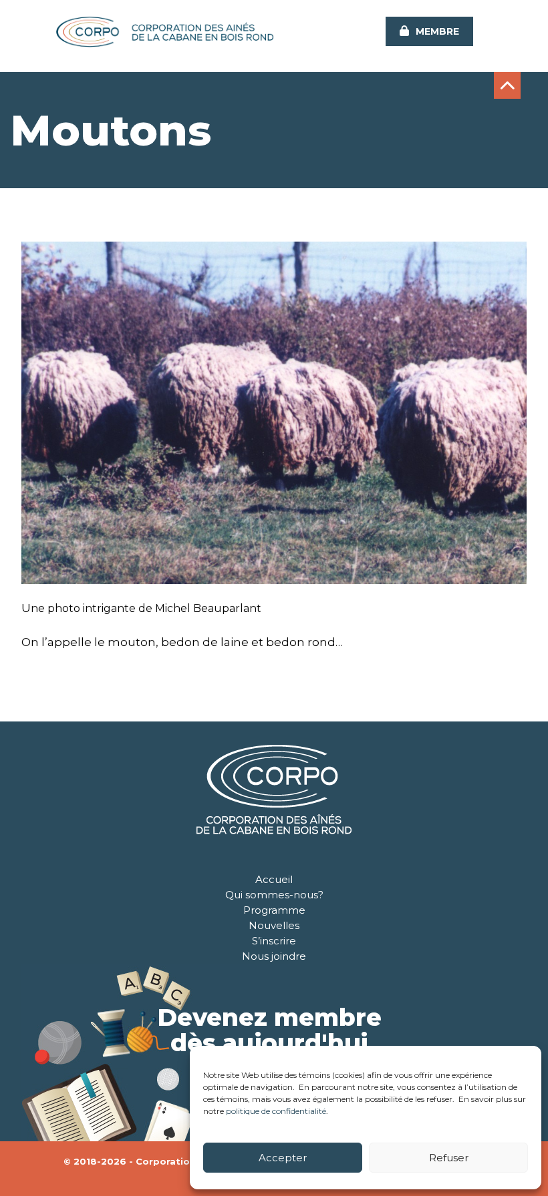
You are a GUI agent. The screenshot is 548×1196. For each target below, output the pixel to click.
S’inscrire (274, 940)
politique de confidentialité (276, 1111)
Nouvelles (274, 925)
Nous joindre (274, 956)
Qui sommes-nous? (274, 894)
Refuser (448, 1157)
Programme (274, 910)
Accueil (274, 879)
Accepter (283, 1157)
